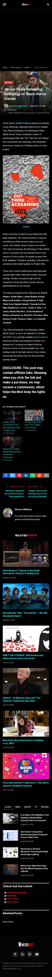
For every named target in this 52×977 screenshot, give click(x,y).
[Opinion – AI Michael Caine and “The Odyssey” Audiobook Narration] (26, 681)
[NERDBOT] (26, 4)
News (17, 807)
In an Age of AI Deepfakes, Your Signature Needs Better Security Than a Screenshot (35, 818)
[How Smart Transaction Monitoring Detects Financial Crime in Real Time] (10, 835)
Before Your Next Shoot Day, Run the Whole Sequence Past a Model (34, 868)
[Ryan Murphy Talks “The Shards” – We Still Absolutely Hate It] (26, 596)
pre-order (41, 337)
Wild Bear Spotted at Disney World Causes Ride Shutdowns (14, 494)
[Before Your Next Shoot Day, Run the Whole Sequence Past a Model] (10, 869)
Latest (8, 807)
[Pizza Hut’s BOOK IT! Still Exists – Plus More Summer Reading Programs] (26, 766)
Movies (27, 807)
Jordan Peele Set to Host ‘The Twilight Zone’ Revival (33, 425)
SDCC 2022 (12, 902)
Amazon (26, 226)
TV (36, 807)
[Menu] (4, 4)
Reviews (45, 807)
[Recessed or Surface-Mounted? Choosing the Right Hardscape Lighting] (10, 852)
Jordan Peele (22, 123)
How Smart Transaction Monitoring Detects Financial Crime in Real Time (34, 834)
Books (8, 82)
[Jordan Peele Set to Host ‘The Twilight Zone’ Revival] (34, 415)
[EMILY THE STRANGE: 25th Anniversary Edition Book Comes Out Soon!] (26, 639)
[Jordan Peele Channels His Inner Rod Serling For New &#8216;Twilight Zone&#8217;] (12, 415)
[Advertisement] (26, 38)
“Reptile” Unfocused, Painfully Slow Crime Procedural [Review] (37, 494)
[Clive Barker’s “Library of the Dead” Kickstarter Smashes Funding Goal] (26, 554)
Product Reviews (17, 893)
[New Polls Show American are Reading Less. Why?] (26, 724)
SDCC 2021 (12, 899)
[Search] (47, 4)
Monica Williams (20, 106)
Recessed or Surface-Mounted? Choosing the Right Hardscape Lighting (34, 851)
